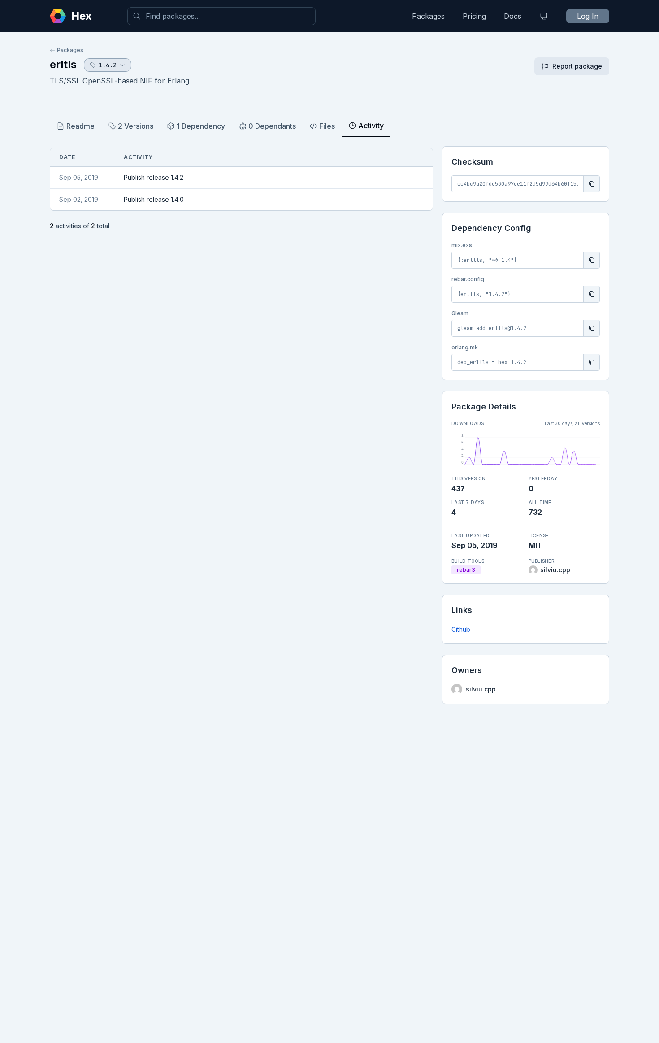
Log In (587, 16)
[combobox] (221, 16)
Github (460, 629)
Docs (512, 16)
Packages (428, 16)
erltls (63, 64)
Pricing (474, 16)
